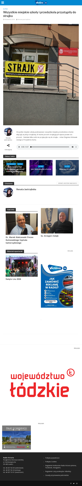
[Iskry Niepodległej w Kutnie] (41, 167)
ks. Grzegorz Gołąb (50, 236)
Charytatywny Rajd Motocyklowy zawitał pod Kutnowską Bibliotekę (14, 169)
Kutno (5, 9)
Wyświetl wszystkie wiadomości (67, 183)
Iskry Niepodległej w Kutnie (41, 169)
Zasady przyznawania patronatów (57, 475)
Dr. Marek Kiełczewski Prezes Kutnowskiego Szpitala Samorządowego (19, 240)
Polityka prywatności (52, 458)
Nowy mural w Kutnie (67, 169)
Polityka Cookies (51, 462)
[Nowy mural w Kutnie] (67, 167)
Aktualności (11, 164)
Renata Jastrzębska (24, 19)
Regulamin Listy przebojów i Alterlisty (58, 471)
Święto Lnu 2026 (13, 279)
